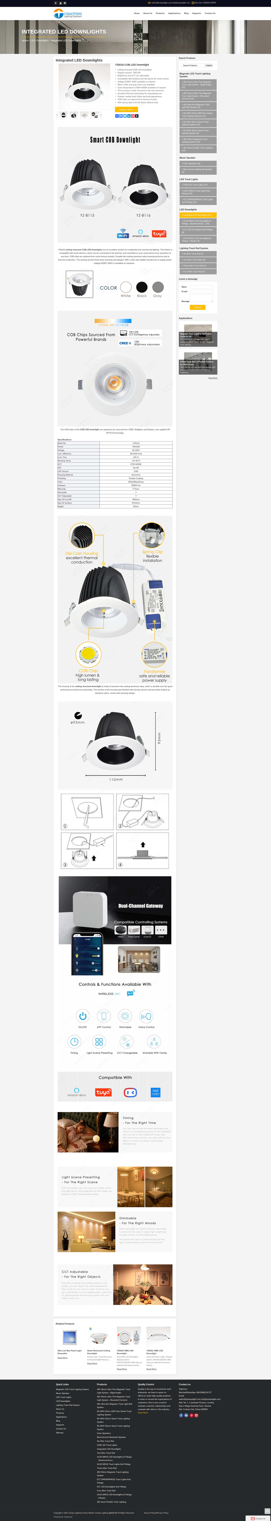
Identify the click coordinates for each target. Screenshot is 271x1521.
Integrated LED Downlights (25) (196, 215)
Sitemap (59, 1433)
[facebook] (56, 3)
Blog (186, 13)
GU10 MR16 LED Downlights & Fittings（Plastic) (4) (196, 239)
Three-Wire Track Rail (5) (194, 266)
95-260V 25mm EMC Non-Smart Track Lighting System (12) (197, 114)
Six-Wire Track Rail (105, 1441)
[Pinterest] (65, 3)
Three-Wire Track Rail (107, 1468)
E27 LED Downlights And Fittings (111, 1487)
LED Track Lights (189, 179)
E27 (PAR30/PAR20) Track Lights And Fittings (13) (197, 200)
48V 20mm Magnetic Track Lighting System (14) (194, 140)
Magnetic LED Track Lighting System (195, 75)
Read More (63, 1358)
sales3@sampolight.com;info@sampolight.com (170, 3)
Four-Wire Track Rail (106, 1490)
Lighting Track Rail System (194, 248)
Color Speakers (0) (191, 163)
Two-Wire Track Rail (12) (194, 260)
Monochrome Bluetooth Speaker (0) (197, 170)
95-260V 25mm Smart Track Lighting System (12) (195, 123)
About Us (147, 13)
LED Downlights (40, 40)
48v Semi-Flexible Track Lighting (111, 1502)
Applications (174, 13)
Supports (196, 13)
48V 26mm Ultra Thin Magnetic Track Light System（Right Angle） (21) (197, 84)
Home (137, 13)
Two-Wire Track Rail (106, 1453)
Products (160, 13)
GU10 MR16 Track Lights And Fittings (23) (196, 192)
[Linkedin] (186, 1417)
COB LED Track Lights (107, 1445)
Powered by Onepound (63, 1517)
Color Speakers (104, 1433)
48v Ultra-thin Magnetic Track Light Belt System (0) (196, 105)
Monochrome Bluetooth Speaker (111, 1437)
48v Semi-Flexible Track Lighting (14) (197, 149)
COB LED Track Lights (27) (195, 185)
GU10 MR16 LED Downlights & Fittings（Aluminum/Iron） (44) (196, 222)
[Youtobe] (61, 3)
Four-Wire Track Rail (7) (193, 271)
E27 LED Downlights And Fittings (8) (197, 230)
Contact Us (210, 13)
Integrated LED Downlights (66, 40)
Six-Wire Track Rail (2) (192, 254)
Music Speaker (187, 158)
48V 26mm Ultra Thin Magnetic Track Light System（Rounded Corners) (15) (196, 96)
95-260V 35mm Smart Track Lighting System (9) (195, 131)
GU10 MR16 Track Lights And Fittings (114, 1464)
